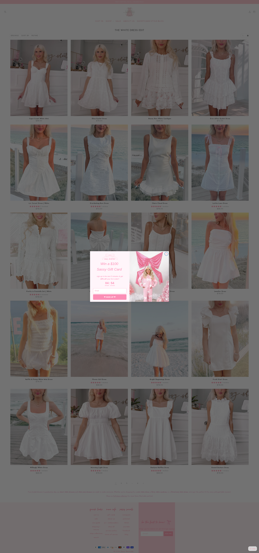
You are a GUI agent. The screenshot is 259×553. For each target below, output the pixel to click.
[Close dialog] (166, 254)
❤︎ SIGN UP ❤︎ (110, 297)
